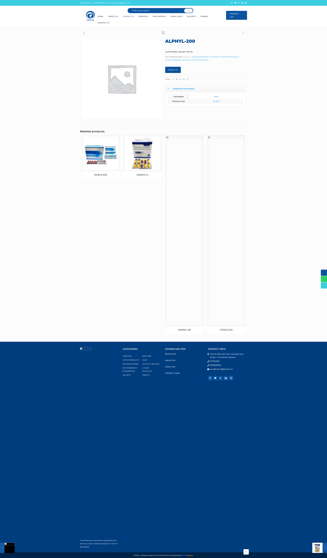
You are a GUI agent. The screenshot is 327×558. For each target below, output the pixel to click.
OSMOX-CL (143, 175)
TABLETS (145, 375)
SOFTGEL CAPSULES (200, 60)
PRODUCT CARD (172, 373)
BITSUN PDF (170, 354)
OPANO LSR (184, 330)
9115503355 (87, 3)
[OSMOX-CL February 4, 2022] (319, 548)
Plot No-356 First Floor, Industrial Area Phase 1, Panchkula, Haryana (226, 355)
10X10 (216, 96)
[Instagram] (245, 3)
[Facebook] (232, 3)
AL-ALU (216, 101)
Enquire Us (173, 70)
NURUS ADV (100, 175)
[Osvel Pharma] (90, 16)
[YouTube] (238, 3)
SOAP (144, 360)
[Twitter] (235, 3)
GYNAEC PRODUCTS (147, 369)
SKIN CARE (146, 356)
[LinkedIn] (242, 3)
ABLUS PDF (170, 360)
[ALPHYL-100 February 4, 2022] (7, 548)
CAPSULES (186, 60)
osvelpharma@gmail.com (120, 3)
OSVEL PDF (170, 367)
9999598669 (100, 3)
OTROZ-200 (226, 330)
